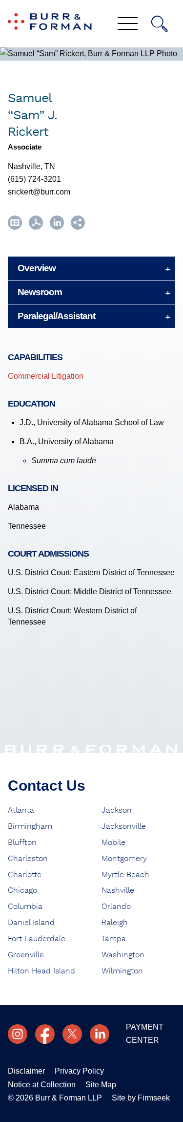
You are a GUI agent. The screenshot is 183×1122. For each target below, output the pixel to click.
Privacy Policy (79, 1071)
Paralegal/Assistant (56, 316)
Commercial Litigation (45, 376)
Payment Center (144, 1033)
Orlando (116, 906)
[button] (78, 227)
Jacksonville (124, 826)
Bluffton (22, 842)
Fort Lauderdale (36, 939)
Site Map (100, 1084)
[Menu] (128, 24)
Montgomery (124, 859)
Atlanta (21, 810)
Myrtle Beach (125, 875)
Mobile (113, 842)
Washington (123, 955)
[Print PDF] (36, 227)
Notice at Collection (42, 1084)
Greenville (26, 955)
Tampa (114, 939)
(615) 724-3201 (34, 179)
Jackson (117, 810)
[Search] (159, 24)
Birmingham (30, 826)
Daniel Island (31, 923)
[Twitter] (72, 1034)
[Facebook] (45, 1034)
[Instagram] (17, 1034)
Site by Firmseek (141, 1098)
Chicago (22, 890)
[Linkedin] (99, 1034)
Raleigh (115, 923)
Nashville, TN (31, 166)
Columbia (25, 906)
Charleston (28, 859)
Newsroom (40, 292)
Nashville (118, 890)
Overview (37, 268)
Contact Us (46, 785)
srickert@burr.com (39, 192)
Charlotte (24, 875)
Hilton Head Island (41, 971)
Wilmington (122, 971)
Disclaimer (26, 1071)
